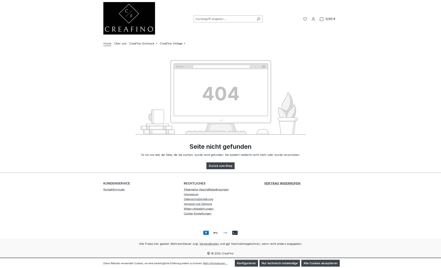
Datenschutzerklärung (198, 199)
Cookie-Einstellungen (197, 213)
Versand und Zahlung (198, 204)
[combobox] (224, 18)
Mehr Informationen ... (215, 263)
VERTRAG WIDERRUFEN (282, 183)
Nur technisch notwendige (280, 263)
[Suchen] (258, 18)
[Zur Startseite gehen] (129, 18)
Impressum (191, 194)
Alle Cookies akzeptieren (320, 263)
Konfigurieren (246, 263)
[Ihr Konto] (313, 18)
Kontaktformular (114, 189)
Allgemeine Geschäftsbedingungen (206, 189)
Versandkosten (209, 243)
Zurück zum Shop (220, 166)
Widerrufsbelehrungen (198, 208)
